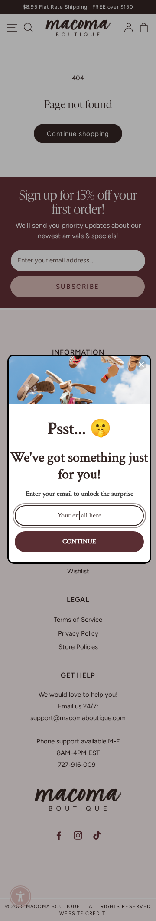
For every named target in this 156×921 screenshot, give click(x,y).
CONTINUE (79, 541)
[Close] (141, 364)
